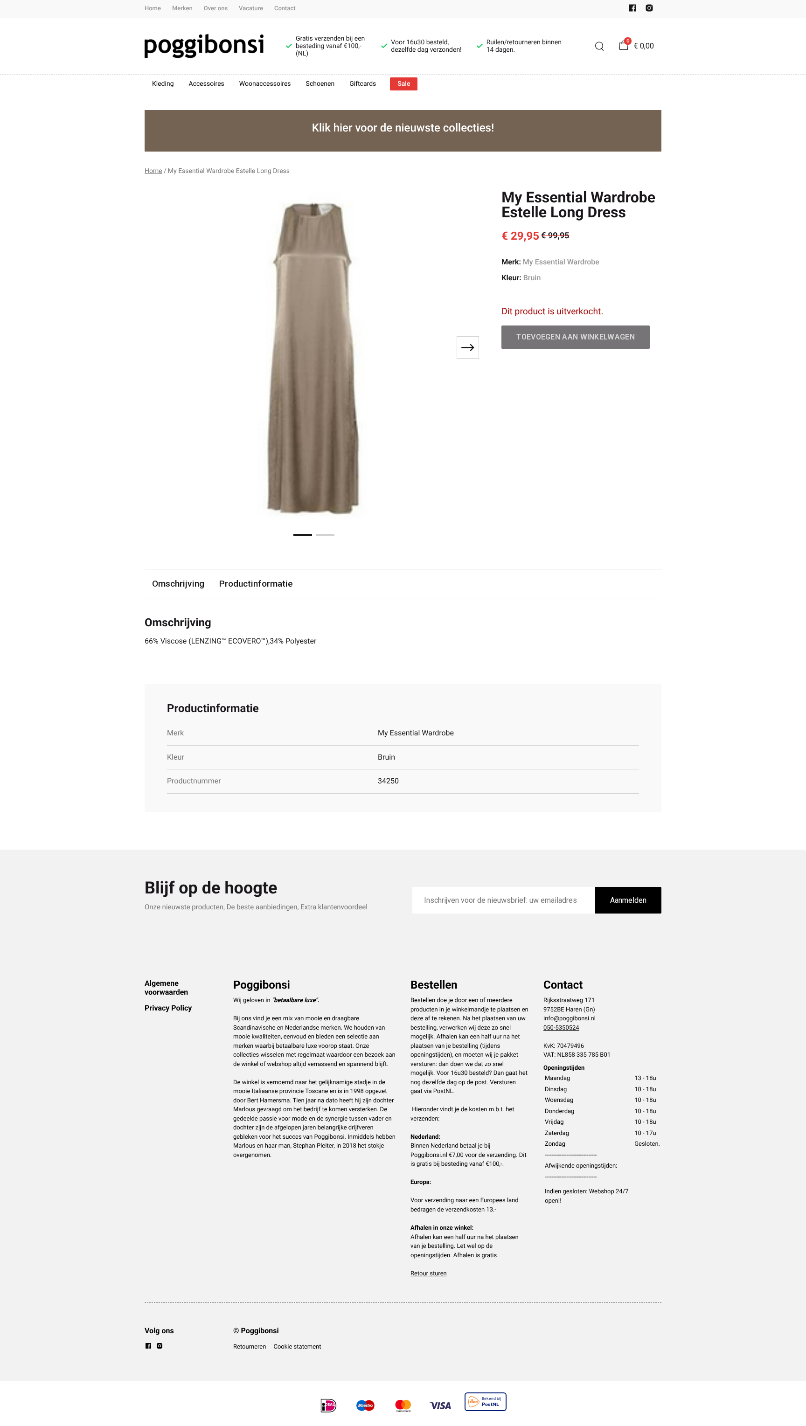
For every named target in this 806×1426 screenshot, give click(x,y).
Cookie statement (297, 1346)
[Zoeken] (599, 46)
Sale (403, 84)
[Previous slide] (159, 347)
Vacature (251, 8)
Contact (285, 8)
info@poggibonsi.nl (569, 1018)
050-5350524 (561, 1028)
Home (153, 8)
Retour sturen (428, 1273)
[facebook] (632, 10)
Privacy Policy (168, 1008)
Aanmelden (628, 900)
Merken (182, 8)
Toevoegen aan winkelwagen (575, 336)
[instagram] (649, 10)
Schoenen (320, 84)
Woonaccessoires (265, 84)
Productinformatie (256, 583)
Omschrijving (178, 583)
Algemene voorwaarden (166, 987)
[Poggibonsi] (204, 46)
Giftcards (362, 84)
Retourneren (249, 1346)
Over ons (216, 8)
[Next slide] (468, 347)
